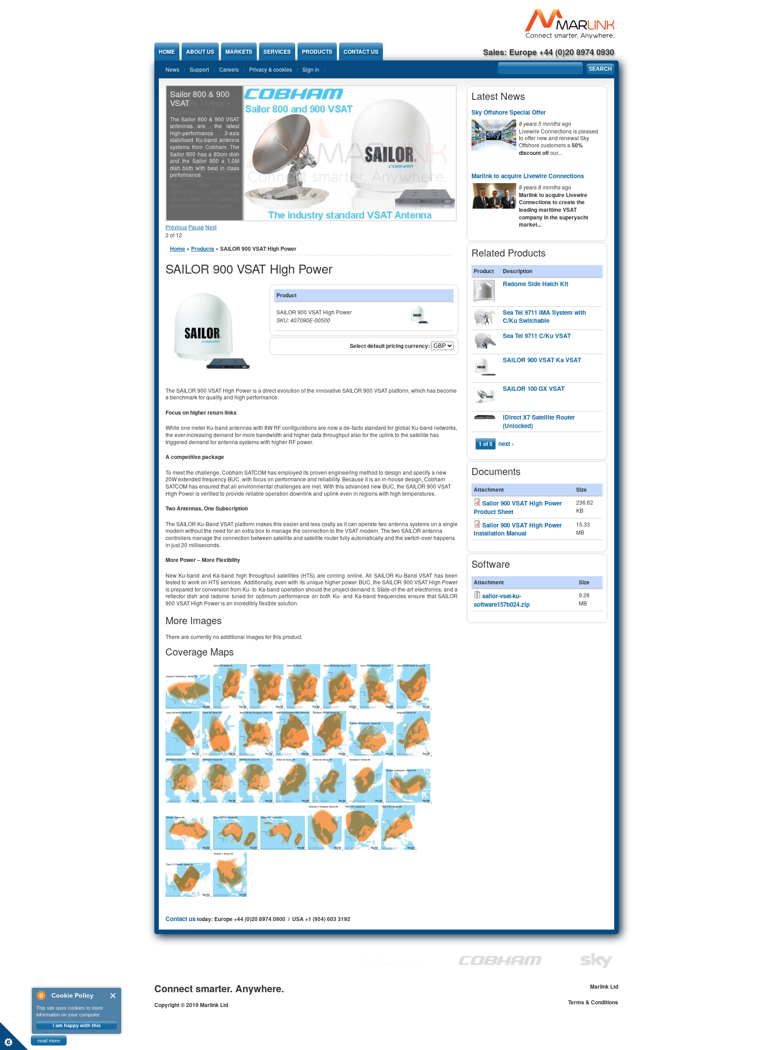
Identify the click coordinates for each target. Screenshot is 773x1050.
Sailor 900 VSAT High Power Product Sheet (518, 507)
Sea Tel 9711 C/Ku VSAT (537, 335)
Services (277, 51)
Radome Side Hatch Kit (535, 283)
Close (113, 996)
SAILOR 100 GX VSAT (534, 388)
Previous (176, 227)
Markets (238, 51)
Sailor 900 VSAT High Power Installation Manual (518, 529)
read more (49, 1040)
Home (167, 51)
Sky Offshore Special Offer (508, 112)
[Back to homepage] (569, 36)
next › (506, 443)
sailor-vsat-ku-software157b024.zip (502, 600)
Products (317, 51)
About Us (200, 51)
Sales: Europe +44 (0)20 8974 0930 (548, 52)
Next (211, 227)
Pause (196, 227)
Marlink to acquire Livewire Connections (527, 175)
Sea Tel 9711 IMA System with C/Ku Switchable (544, 316)
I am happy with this (77, 1025)
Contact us (361, 51)
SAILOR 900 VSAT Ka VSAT (542, 360)
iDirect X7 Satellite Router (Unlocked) (539, 421)
